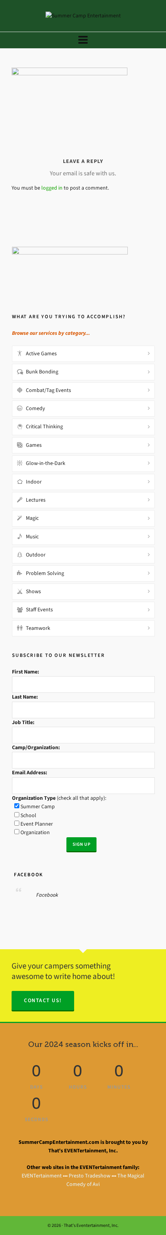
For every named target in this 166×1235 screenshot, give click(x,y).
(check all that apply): (59, 798)
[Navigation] (83, 40)
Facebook (27, 874)
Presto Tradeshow (89, 1175)
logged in (52, 188)
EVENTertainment (42, 1175)
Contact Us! (43, 1000)
